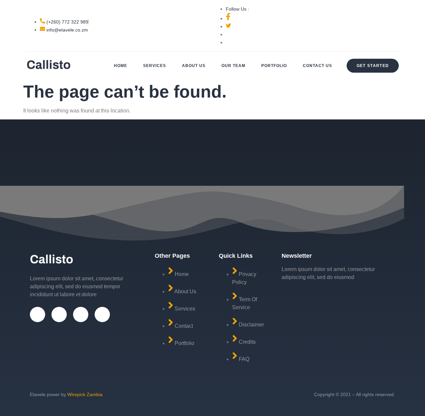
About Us (194, 65)
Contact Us (317, 65)
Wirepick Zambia (85, 394)
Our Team (233, 65)
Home (120, 65)
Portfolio (274, 65)
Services (154, 65)
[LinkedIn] (102, 314)
